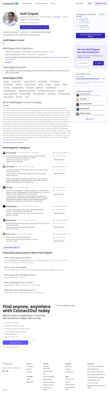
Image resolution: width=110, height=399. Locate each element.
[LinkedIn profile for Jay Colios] (14, 187)
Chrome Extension (41, 3)
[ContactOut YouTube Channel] (7, 379)
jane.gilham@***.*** (62, 166)
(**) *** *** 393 (60, 190)
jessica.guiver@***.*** (62, 234)
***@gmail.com (84, 21)
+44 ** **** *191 (84, 27)
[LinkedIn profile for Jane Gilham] (16, 166)
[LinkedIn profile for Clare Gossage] (17, 152)
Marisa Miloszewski (86, 103)
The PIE (57, 17)
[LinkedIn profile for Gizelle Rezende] (18, 206)
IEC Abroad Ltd (55, 57)
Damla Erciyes (11, 220)
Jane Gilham (10, 167)
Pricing (52, 3)
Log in (90, 3)
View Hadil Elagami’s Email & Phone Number (90, 35)
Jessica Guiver (11, 234)
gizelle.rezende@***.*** (63, 206)
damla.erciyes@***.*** (62, 220)
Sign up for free (100, 3)
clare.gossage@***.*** (62, 153)
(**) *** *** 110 (60, 223)
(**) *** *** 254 (60, 170)
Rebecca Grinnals (85, 113)
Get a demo (80, 3)
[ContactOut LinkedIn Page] (4, 379)
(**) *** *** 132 (60, 237)
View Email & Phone (59, 159)
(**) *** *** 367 (60, 209)
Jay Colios (9, 187)
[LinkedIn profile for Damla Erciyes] (17, 220)
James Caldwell (84, 108)
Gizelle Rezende (11, 206)
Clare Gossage (11, 153)
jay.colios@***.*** (61, 187)
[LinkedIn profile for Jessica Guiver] (17, 234)
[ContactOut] (11, 3)
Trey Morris (83, 99)
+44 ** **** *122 (61, 156)
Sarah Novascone (85, 94)
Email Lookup (27, 3)
